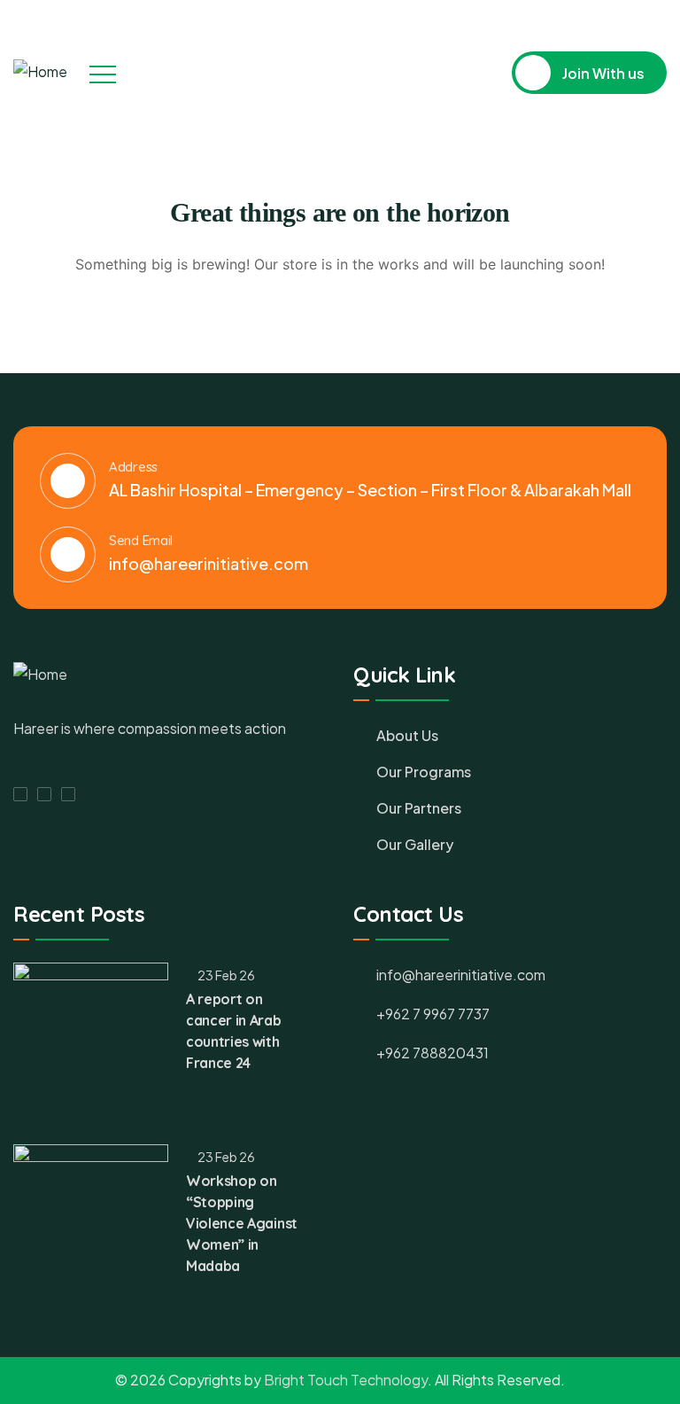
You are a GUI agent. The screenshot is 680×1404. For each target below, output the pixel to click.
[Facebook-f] (20, 794)
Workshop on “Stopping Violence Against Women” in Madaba (242, 1223)
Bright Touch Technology (346, 1379)
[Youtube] (660, 20)
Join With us (602, 73)
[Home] (40, 72)
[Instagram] (628, 20)
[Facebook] (595, 20)
